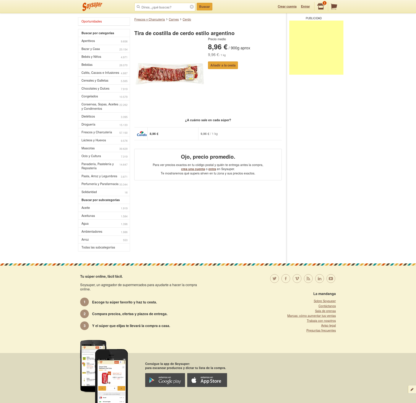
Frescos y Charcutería (149, 19)
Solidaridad (104, 192)
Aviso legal (328, 325)
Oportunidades (91, 21)
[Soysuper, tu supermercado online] (92, 6)
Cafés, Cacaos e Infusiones (104, 72)
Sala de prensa (325, 311)
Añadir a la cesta (223, 65)
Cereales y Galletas (104, 80)
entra (212, 169)
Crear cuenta (287, 6)
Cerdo (187, 19)
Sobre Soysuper (325, 301)
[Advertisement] (316, 48)
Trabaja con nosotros (321, 320)
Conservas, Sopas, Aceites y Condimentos (104, 106)
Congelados (104, 96)
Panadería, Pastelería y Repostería (104, 166)
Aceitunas (104, 215)
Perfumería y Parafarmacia (104, 184)
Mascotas (104, 148)
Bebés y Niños (104, 56)
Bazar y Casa (104, 49)
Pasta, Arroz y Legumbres (104, 176)
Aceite (104, 207)
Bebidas (104, 64)
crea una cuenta (193, 169)
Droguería (104, 124)
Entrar (305, 6)
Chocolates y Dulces (104, 88)
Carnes (174, 19)
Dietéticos (104, 116)
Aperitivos (104, 41)
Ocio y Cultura (104, 156)
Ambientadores (104, 231)
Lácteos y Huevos (104, 140)
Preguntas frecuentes (321, 330)
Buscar (204, 6)
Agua (104, 223)
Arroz (104, 239)
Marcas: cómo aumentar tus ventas (311, 315)
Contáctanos (327, 306)
